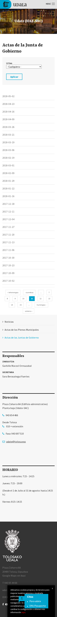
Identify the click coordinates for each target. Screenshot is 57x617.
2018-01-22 (8, 188)
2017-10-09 (8, 273)
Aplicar (14, 76)
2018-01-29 (8, 180)
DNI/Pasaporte (37, 605)
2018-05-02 (8, 96)
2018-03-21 (8, 134)
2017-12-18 (8, 203)
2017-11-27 (8, 226)
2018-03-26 (8, 127)
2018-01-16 (8, 196)
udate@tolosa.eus (16, 441)
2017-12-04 (8, 219)
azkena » (28, 311)
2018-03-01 (8, 165)
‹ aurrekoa (29, 292)
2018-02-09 (8, 173)
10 (23, 298)
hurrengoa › (41, 305)
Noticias (9, 321)
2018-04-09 (8, 119)
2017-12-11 (8, 211)
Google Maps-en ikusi (13, 575)
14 (12, 305)
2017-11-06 (8, 250)
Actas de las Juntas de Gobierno (22, 337)
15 (21, 305)
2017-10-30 (8, 257)
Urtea (9, 63)
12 (40, 298)
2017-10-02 (8, 280)
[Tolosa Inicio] (15, 4)
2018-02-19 (8, 157)
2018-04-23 (8, 103)
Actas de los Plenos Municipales (22, 329)
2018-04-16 (8, 111)
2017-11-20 (8, 234)
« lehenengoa (12, 292)
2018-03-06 (8, 150)
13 (49, 298)
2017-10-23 (8, 265)
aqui (23, 612)
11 (32, 298)
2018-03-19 (8, 142)
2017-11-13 (8, 242)
